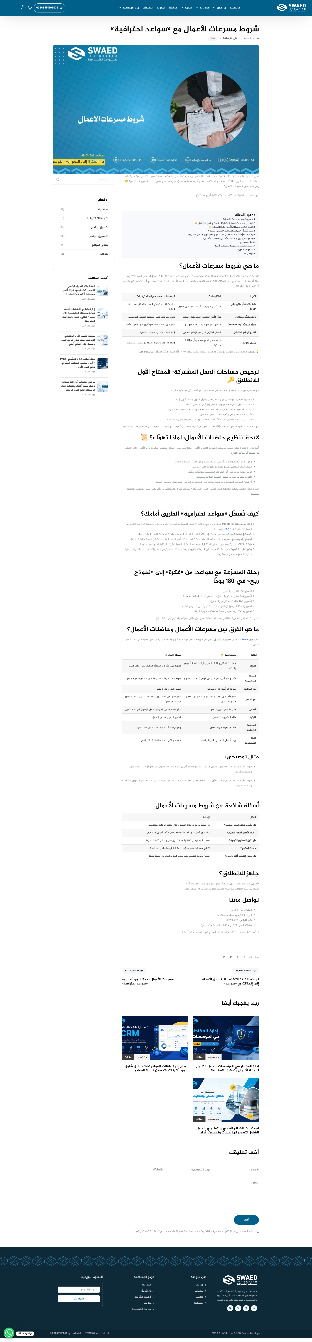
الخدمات (205, 8)
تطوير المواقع (100, 245)
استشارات (102, 209)
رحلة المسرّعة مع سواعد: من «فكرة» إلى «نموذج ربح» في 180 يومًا (220, 235)
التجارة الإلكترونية (97, 218)
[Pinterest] (230, 1308)
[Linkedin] (246, 1308)
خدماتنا (199, 1291)
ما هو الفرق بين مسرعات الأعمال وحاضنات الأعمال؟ (228, 239)
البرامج (188, 8)
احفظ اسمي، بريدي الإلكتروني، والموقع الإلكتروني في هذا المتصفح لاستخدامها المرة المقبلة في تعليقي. (195, 1231)
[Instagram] (254, 1308)
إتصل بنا (146, 1285)
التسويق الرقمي (98, 236)
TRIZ (226, 529)
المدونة (161, 8)
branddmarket (251, 38)
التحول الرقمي (99, 227)
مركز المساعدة (131, 8)
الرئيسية (235, 8)
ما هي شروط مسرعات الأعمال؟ (238, 219)
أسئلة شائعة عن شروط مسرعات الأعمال (233, 246)
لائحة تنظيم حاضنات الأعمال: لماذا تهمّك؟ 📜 (230, 227)
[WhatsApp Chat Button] (9, 1333)
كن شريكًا (146, 1291)
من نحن (221, 8)
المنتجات (148, 8)
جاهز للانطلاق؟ (245, 250)
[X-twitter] (238, 1308)
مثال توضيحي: (246, 242)
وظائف (147, 1303)
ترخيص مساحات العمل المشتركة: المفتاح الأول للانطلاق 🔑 (223, 223)
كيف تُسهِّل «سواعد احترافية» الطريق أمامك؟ (230, 231)
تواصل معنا (247, 254)
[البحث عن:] (84, 179)
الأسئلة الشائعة (142, 1297)
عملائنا (173, 8)
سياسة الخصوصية (141, 1309)
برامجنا (199, 1297)
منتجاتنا (198, 1303)
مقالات (212, 38)
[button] (14, 8)
